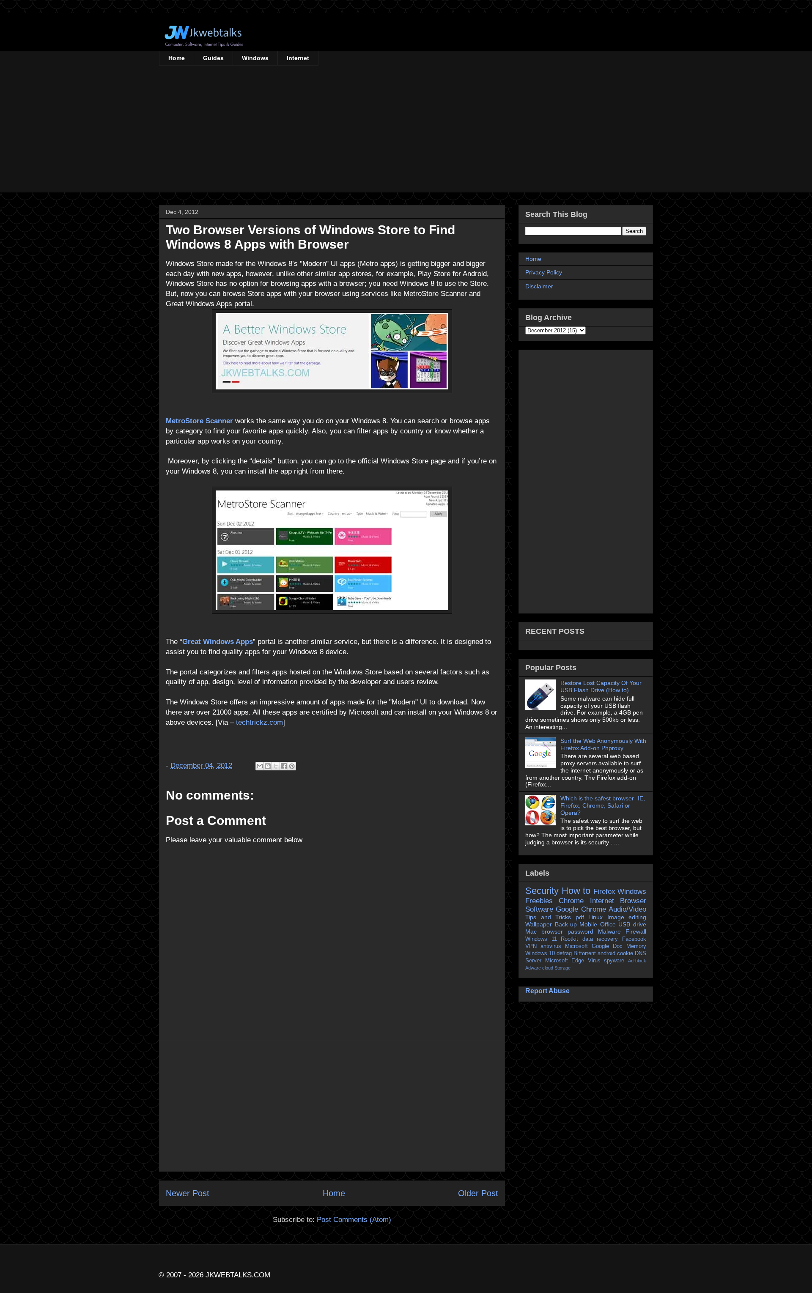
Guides (213, 58)
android (606, 953)
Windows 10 (540, 953)
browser (552, 931)
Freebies (539, 901)
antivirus (550, 946)
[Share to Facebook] (284, 766)
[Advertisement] (406, 129)
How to (576, 890)
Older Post (478, 1193)
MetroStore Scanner (199, 421)
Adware (533, 967)
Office (608, 924)
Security (542, 890)
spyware (614, 961)
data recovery (600, 939)
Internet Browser (618, 901)
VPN (531, 946)
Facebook (634, 939)
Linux (595, 917)
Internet (298, 58)
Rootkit (569, 939)
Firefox (604, 892)
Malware (609, 931)
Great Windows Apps (217, 642)
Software (539, 909)
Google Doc (607, 946)
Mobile (588, 924)
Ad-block (637, 960)
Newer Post (187, 1193)
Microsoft (576, 946)
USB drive (632, 924)
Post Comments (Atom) (354, 1220)
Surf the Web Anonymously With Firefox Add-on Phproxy (603, 744)
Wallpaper (538, 924)
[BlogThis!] (267, 766)
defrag (564, 953)
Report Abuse (547, 990)
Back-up (566, 924)
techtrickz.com (259, 722)
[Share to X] (276, 766)
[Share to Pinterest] (292, 766)
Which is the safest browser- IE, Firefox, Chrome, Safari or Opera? (602, 805)
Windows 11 (541, 939)
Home (176, 58)
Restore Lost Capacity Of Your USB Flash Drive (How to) (601, 686)
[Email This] (259, 766)
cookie (625, 953)
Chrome (571, 901)
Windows (255, 58)
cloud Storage (556, 967)
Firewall (635, 931)
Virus (594, 961)
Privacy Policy (543, 272)
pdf (580, 917)
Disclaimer (539, 286)
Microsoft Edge (564, 961)
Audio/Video (627, 909)
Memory (636, 946)
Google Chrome (581, 909)
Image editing (627, 917)
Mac (531, 931)
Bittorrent (584, 953)
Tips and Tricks (548, 917)
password (580, 931)
